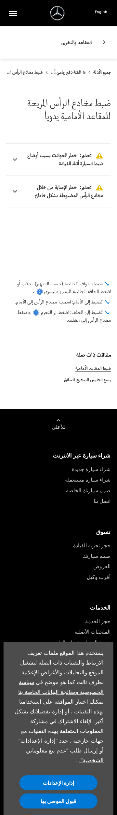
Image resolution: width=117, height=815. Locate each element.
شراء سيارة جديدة (91, 469)
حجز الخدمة (97, 621)
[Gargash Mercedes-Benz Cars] (57, 13)
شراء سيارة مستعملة (87, 479)
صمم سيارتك (96, 556)
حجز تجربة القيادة (91, 545)
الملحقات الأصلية (92, 631)
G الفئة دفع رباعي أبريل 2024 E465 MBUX (68, 72)
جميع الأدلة (102, 72)
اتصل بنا (102, 501)
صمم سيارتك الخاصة (88, 490)
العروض (101, 566)
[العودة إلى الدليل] (101, 42)
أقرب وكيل (98, 577)
